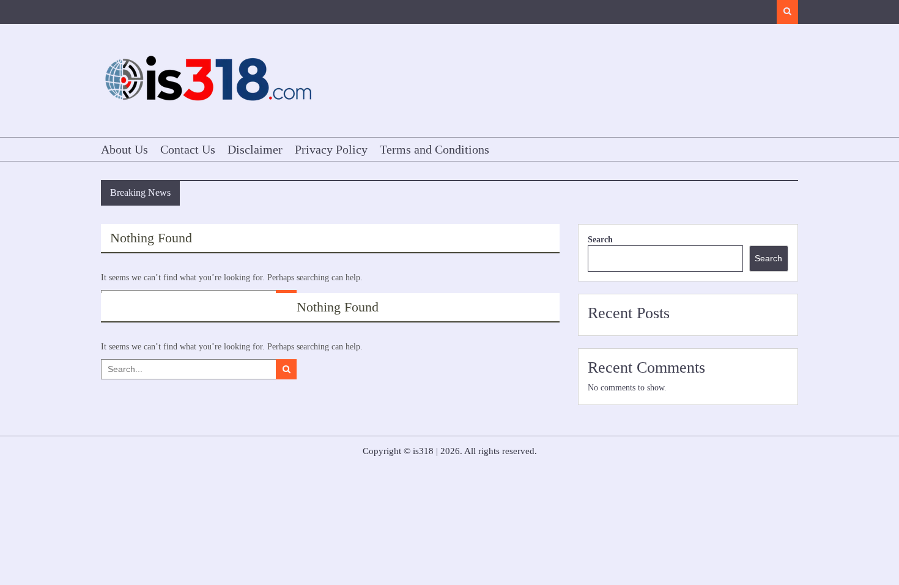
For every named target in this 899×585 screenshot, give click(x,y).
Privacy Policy (331, 149)
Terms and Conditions (434, 149)
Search (600, 239)
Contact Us (187, 149)
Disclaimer (255, 149)
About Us (124, 149)
